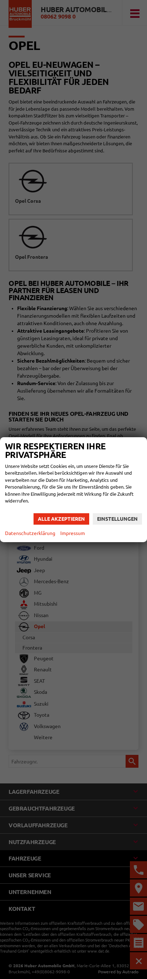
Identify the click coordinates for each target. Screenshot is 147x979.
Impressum (72, 533)
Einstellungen (117, 519)
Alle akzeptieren (61, 519)
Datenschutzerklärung (30, 533)
